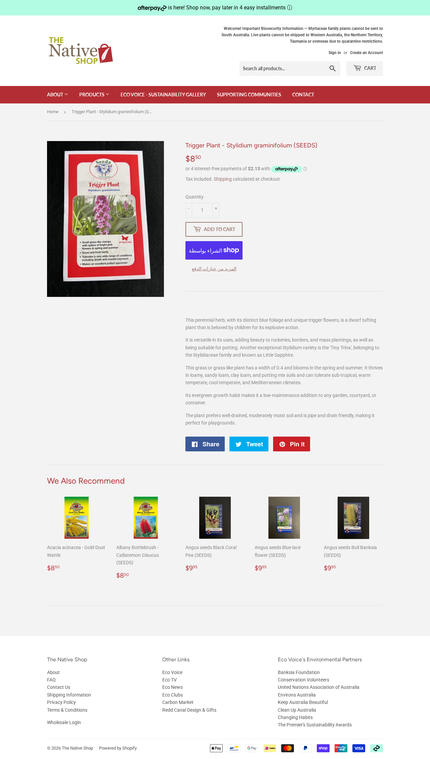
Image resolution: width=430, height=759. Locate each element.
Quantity (194, 196)
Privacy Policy (61, 702)
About (55, 94)
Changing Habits (295, 717)
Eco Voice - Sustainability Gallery (163, 94)
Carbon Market (178, 702)
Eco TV (169, 679)
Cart (369, 68)
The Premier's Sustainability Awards (315, 724)
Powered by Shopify (118, 748)
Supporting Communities (249, 94)
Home (52, 111)
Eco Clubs (172, 695)
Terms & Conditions (67, 710)
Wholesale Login (64, 722)
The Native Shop (77, 748)
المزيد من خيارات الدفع (214, 268)
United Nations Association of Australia (318, 687)
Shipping (223, 179)
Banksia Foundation (299, 672)
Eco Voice (172, 672)
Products (92, 94)
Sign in (335, 52)
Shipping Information (69, 695)
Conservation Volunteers (303, 679)
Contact (303, 94)
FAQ (51, 679)
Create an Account (366, 52)
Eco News (172, 687)
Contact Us (58, 687)
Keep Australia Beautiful (303, 702)
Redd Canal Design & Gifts (189, 710)
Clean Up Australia (297, 710)
